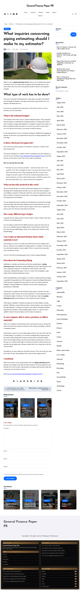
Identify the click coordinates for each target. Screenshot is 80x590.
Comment (6, 428)
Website (5, 466)
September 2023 (62, 254)
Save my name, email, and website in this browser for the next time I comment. (24, 474)
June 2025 (60, 165)
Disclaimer (5, 561)
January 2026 (61, 134)
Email (5, 458)
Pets (58, 372)
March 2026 (61, 125)
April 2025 (60, 174)
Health (47, 12)
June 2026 (60, 111)
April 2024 (60, 227)
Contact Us (32, 12)
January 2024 (61, 241)
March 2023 (61, 263)
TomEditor (26, 413)
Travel (59, 390)
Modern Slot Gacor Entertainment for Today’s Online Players (66, 70)
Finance (59, 328)
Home (25, 12)
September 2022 (62, 281)
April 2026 (60, 120)
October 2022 (61, 276)
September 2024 (62, 205)
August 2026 (61, 102)
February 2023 (62, 268)
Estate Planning (62, 319)
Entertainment (62, 314)
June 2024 (60, 218)
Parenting (60, 368)
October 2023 (61, 250)
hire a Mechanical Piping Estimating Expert (32, 156)
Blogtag (45, 536)
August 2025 (61, 156)
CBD (58, 301)
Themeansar (54, 536)
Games (59, 337)
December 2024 (62, 192)
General (54, 12)
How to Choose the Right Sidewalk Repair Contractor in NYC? (25, 374)
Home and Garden (63, 350)
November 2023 (62, 245)
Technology (60, 386)
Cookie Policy (5, 564)
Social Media (61, 377)
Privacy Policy (6, 559)
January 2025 (61, 187)
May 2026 (60, 116)
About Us (5, 554)
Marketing (60, 364)
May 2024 (60, 223)
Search (58, 29)
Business (41, 12)
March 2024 (61, 232)
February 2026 (62, 129)
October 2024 (61, 201)
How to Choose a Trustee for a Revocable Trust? (66, 48)
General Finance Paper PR (40, 6)
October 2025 (61, 147)
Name (5, 451)
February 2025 (62, 183)
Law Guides (61, 355)
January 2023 (61, 272)
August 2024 (61, 210)
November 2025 (62, 143)
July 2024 (60, 214)
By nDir (8, 49)
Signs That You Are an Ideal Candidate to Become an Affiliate (66, 62)
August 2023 (61, 259)
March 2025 (61, 178)
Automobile (61, 292)
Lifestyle (40, 15)
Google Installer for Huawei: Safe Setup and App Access (66, 54)
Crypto (59, 306)
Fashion (59, 323)
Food (58, 332)
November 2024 (62, 196)
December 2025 (62, 138)
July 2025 (60, 160)
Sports (59, 381)
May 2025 (60, 169)
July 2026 (60, 107)
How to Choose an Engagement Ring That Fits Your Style (66, 78)
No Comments (24, 49)
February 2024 (62, 236)
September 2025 (62, 152)
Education (60, 310)
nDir (7, 413)
